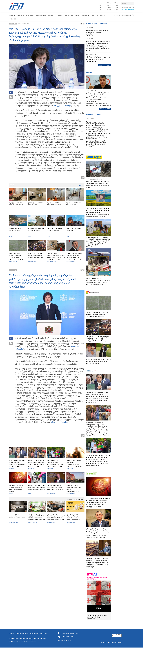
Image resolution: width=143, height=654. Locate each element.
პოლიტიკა (20, 15)
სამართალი (30, 15)
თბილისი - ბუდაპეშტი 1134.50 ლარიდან (54, 229)
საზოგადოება (41, 15)
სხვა (11, 19)
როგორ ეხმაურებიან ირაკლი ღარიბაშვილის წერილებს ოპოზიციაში (55, 487)
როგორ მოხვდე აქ (76, 185)
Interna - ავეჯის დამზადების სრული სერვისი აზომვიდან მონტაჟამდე (18, 515)
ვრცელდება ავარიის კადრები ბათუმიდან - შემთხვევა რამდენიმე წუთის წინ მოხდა (35, 256)
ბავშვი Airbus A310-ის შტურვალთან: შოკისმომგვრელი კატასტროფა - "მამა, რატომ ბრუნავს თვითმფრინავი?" (98, 281)
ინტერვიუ (90, 72)
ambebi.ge (12, 468)
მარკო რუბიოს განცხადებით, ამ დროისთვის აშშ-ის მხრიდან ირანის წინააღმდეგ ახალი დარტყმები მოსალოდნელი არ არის (98, 46)
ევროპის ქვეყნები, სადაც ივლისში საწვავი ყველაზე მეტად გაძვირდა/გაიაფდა (36, 487)
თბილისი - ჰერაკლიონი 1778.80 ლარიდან (36, 229)
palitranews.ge (51, 493)
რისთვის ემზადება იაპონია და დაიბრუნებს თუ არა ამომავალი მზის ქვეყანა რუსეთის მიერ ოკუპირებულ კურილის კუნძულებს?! (98, 242)
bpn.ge (101, 2)
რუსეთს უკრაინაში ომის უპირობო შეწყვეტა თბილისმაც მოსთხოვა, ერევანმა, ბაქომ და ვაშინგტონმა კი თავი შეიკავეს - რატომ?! (98, 183)
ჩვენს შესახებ (22, 633)
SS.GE (12, 185)
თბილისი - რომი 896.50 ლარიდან (74, 229)
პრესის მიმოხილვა (94, 114)
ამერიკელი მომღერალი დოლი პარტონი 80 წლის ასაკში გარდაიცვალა (98, 59)
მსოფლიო (51, 15)
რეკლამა (43, 633)
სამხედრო (86, 15)
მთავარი (12, 15)
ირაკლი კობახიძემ (62, 106)
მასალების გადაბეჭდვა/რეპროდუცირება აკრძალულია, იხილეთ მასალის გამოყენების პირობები (27, 640)
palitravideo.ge (13, 261)
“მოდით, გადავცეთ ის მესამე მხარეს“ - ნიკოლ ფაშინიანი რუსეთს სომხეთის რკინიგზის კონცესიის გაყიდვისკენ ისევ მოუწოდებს (97, 563)
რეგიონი (60, 15)
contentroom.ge (13, 522)
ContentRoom (79, 499)
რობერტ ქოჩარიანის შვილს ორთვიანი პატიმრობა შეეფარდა (97, 33)
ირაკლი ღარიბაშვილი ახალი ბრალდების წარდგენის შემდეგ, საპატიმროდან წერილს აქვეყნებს (74, 257)
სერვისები (34, 633)
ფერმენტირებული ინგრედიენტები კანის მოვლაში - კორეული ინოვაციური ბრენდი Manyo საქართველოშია (74, 517)
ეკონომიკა (69, 15)
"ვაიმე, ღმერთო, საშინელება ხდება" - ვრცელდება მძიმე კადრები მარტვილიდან (17, 256)
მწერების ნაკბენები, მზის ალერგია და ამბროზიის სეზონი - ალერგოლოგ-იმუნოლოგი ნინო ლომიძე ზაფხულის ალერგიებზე (36, 517)
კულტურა (95, 15)
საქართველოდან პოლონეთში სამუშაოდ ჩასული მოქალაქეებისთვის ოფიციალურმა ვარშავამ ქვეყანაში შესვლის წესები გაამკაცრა (75, 491)
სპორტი (77, 15)
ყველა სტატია (104, 108)
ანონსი (102, 15)
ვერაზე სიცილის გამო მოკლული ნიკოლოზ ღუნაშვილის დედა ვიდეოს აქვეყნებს (98, 361)
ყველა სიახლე (104, 65)
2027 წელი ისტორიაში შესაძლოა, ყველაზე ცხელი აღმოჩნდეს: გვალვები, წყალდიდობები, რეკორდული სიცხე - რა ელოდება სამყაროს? (17, 491)
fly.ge (10, 236)
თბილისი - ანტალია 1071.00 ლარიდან (15, 229)
